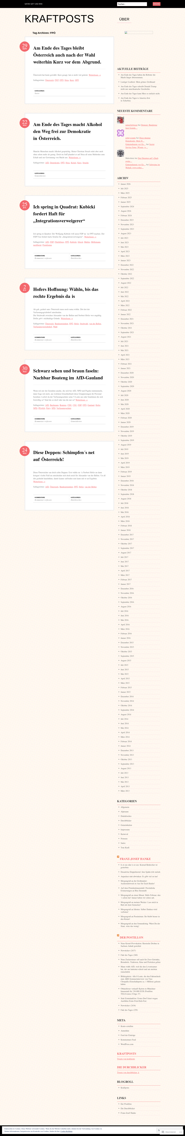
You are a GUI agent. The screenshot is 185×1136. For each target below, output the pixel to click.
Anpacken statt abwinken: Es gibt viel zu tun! (139, 876)
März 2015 (125, 683)
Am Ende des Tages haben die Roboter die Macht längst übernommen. (138, 76)
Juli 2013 (124, 772)
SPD (53, 408)
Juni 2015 (125, 669)
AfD (47, 162)
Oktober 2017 (126, 543)
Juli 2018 (124, 503)
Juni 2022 (125, 291)
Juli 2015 (124, 665)
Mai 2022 (124, 296)
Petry (48, 408)
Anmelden (125, 1030)
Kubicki (73, 242)
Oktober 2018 (126, 489)
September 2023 (127, 229)
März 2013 (125, 790)
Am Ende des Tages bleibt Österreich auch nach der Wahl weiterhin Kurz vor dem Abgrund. (67, 54)
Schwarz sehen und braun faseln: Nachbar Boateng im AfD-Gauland (68, 374)
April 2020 (125, 408)
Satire (37, 93)
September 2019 (127, 440)
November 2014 (127, 701)
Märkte (87, 242)
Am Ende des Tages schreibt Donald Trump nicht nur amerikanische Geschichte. (138, 87)
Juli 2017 (124, 557)
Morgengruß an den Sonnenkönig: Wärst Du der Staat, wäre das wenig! (140, 924)
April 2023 (125, 251)
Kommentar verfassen (43, 258)
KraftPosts (59, 19)
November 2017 (127, 539)
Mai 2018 (124, 512)
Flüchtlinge (59, 242)
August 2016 (126, 606)
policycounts (130, 137)
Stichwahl (84, 323)
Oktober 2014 (126, 705)
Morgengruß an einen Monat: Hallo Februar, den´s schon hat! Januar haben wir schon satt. (140, 896)
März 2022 (125, 305)
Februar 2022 (126, 309)
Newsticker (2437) (128, 950)
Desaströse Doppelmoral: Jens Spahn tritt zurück (140, 871)
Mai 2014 (124, 727)
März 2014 (125, 736)
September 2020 (127, 386)
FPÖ (61, 80)
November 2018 (127, 485)
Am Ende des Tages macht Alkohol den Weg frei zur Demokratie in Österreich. (67, 131)
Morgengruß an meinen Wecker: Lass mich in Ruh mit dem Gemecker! (139, 903)
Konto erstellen (127, 1026)
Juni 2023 (125, 242)
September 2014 (127, 710)
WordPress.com (127, 1044)
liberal (80, 242)
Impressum (125, 829)
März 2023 (125, 255)
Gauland (91, 405)
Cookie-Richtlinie (66, 1131)
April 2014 (125, 732)
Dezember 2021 (127, 318)
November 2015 (127, 647)
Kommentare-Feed (128, 1039)
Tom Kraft (125, 847)
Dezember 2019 (127, 426)
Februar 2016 (126, 633)
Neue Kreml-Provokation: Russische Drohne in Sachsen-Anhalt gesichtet (140, 944)
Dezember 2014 (127, 696)
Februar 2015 (126, 687)
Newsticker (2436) (128, 1005)
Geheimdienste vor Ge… (135, 144)
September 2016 (127, 602)
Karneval (124, 834)
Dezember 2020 (127, 372)
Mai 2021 (124, 350)
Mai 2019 (124, 458)
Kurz (72, 80)
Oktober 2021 (126, 327)
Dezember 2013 (127, 750)
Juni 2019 (125, 453)
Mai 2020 (124, 404)
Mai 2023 (124, 247)
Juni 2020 (125, 399)
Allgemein (125, 807)
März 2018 (125, 521)
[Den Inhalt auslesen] (118, 859)
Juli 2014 (124, 719)
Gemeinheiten (40, 175)
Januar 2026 (126, 184)
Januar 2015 (126, 692)
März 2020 (125, 413)
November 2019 (127, 431)
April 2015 (125, 678)
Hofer (76, 323)
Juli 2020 (124, 395)
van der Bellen (95, 323)
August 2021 (126, 336)
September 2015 (127, 656)
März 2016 (125, 629)
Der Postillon (131, 937)
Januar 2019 (126, 476)
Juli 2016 (124, 611)
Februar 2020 (126, 417)
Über (124, 19)
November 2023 (127, 224)
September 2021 (127, 332)
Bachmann (54, 405)
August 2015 (126, 660)
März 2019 (125, 467)
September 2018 (127, 494)
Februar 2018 (126, 525)
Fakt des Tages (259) (129, 1010)
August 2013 (126, 768)
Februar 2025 (126, 197)
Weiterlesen (95, 75)
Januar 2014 (126, 745)
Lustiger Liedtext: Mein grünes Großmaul (138, 81)
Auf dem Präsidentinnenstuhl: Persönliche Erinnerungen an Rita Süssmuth (138, 889)
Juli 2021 (124, 341)
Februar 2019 (126, 471)
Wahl (55, 326)
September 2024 (127, 206)
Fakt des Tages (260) (129, 955)
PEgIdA (41, 408)
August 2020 (126, 390)
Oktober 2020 (126, 381)
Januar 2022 (126, 314)
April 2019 (125, 462)
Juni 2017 (125, 561)
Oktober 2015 (126, 651)
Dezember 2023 (127, 220)
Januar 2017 (126, 584)
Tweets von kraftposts (126, 1058)
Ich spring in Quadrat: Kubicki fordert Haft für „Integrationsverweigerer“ (64, 213)
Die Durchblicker (131, 1067)
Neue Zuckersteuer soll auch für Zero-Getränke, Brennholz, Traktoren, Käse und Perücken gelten (140, 960)
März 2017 (125, 575)
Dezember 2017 (127, 534)
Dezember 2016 (127, 588)
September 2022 (127, 278)
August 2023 (126, 233)
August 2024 (126, 211)
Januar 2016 (126, 638)
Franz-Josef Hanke (135, 859)
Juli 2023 (124, 238)
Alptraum (124, 811)
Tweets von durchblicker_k (128, 1072)
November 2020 (127, 377)
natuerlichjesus (131, 125)
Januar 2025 (126, 202)
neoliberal (37, 245)
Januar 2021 (126, 368)
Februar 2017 (126, 579)
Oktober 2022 (126, 273)
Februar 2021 (126, 363)
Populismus (47, 245)
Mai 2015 (124, 674)
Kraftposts (126, 1053)
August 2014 (126, 714)
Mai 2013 (124, 781)
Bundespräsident (61, 323)
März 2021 (125, 359)
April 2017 (125, 570)
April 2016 (125, 624)
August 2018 (126, 498)
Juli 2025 (124, 188)
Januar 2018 (126, 530)
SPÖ (77, 80)
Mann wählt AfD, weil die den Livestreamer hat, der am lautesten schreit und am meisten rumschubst (139, 969)
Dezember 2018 (127, 480)
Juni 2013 (125, 777)
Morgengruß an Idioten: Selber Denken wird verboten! (139, 910)
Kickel (73, 162)
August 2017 (126, 552)
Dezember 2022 (127, 264)
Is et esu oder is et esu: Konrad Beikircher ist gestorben (139, 866)
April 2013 (125, 786)
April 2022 (125, 300)
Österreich (49, 80)
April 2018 (125, 516)
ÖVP (57, 80)
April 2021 (125, 354)
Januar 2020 (126, 422)
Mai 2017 (124, 566)
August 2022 (126, 282)
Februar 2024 (126, 215)
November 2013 (127, 754)
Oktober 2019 (126, 435)
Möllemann (95, 242)
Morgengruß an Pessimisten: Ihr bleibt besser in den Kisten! (140, 917)
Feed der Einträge (128, 1035)
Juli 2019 (124, 449)
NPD (35, 408)
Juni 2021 (125, 345)
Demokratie (55, 162)
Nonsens (124, 838)
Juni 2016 (125, 615)
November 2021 (127, 323)
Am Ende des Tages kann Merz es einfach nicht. (140, 93)
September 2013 (127, 763)
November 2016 (127, 593)
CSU (75, 405)
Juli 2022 (124, 287)
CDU (69, 405)
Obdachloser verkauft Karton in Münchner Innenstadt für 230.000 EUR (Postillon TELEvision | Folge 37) (138, 991)
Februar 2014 (126, 741)
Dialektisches (76, 258)
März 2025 (125, 193)
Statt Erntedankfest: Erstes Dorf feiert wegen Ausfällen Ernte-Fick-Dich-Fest (139, 999)
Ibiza (67, 80)
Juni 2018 (125, 507)
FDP (52, 242)
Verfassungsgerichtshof (42, 326)
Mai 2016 (124, 620)
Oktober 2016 (126, 597)
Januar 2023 (126, 260)
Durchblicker (126, 820)
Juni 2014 (125, 723)
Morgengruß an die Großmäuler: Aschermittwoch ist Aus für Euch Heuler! (138, 882)
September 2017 (127, 548)
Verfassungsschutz (64, 408)
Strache (86, 162)
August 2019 (126, 444)
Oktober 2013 (126, 759)
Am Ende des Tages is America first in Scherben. (135, 99)
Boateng (63, 405)
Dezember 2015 (127, 642)
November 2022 (127, 269)
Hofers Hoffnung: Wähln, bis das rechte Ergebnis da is (65, 292)
